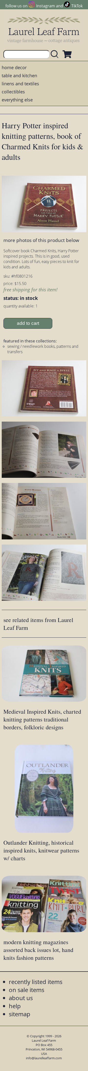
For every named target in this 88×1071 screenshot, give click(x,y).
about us (21, 998)
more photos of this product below (41, 240)
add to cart (28, 323)
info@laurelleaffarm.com (44, 1058)
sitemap (19, 1014)
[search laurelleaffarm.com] (56, 54)
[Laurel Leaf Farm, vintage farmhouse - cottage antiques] (44, 29)
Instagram (45, 6)
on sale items (26, 990)
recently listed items (35, 982)
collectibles (13, 92)
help (15, 1006)
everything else (17, 100)
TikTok (77, 6)
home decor (14, 67)
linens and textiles (20, 84)
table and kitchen (19, 75)
